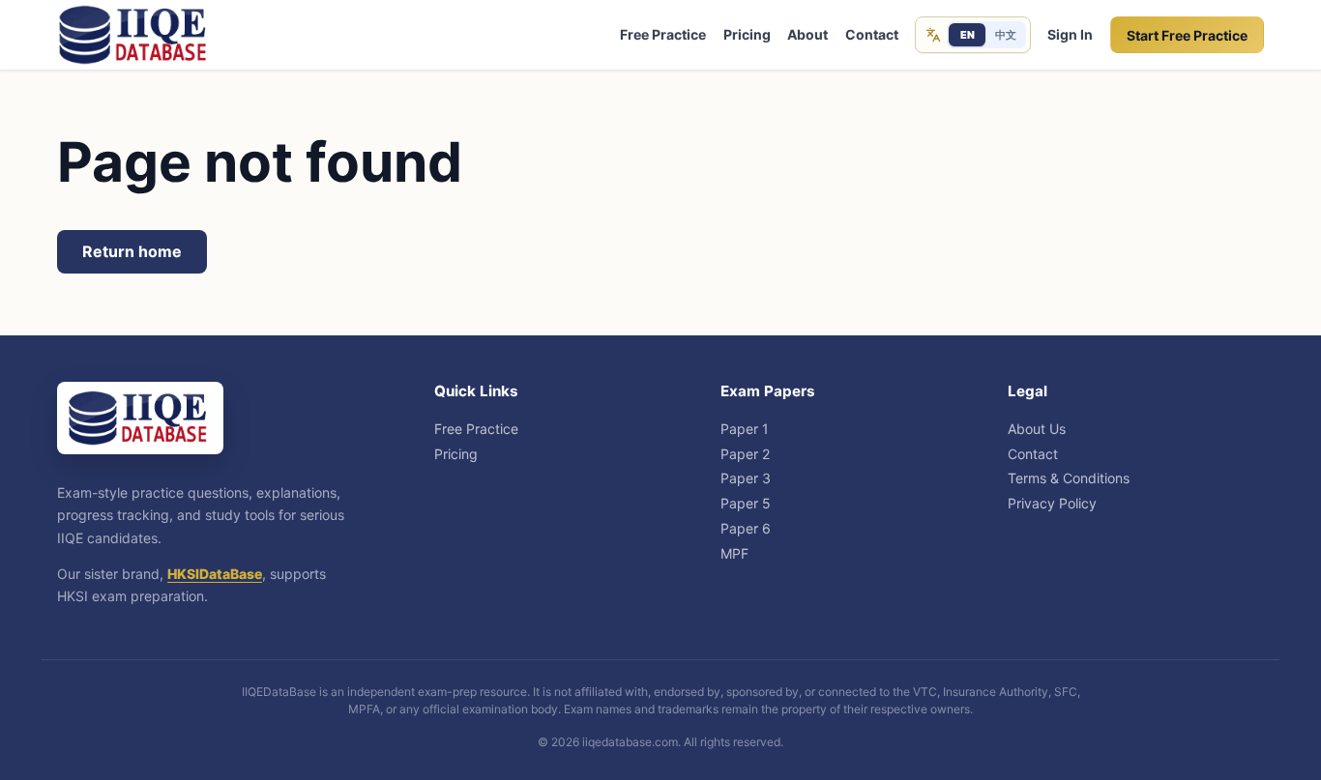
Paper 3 (745, 478)
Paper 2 (745, 454)
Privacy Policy (1052, 503)
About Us (1037, 428)
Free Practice (663, 34)
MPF (734, 553)
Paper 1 (744, 428)
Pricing (747, 34)
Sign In (1070, 34)
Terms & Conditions (1069, 478)
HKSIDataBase (214, 573)
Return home (132, 251)
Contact (871, 34)
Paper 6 (745, 528)
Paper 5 (745, 503)
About (807, 34)
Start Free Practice (1187, 35)
